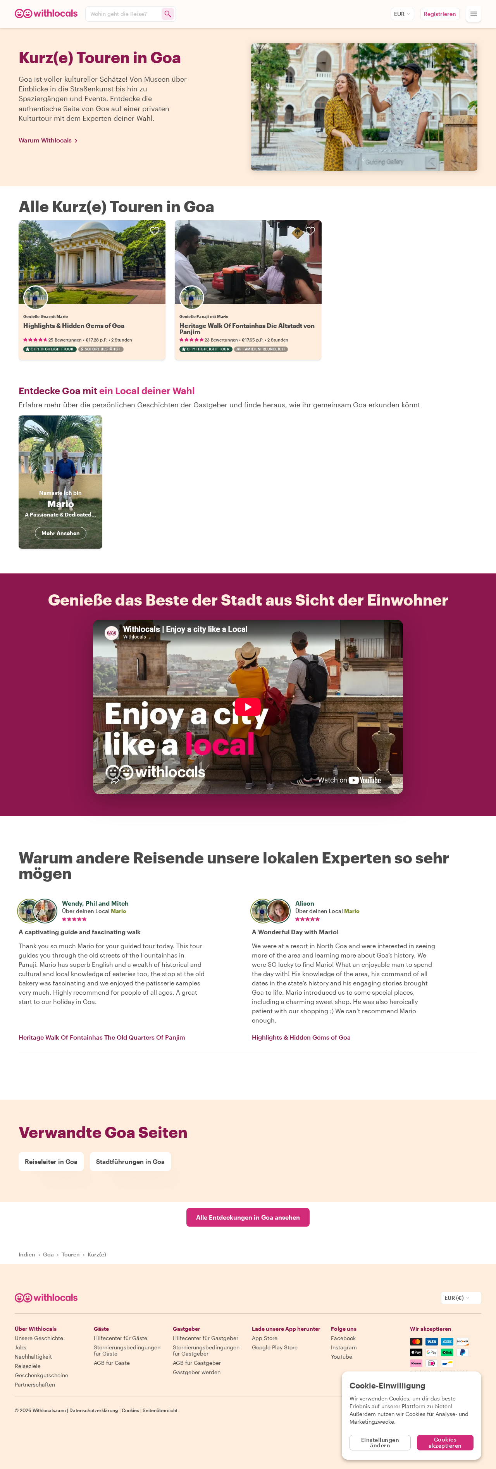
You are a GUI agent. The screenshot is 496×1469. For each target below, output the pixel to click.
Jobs (20, 1347)
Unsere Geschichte (39, 1338)
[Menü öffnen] (473, 14)
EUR (399, 13)
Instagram (344, 1347)
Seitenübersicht (160, 1410)
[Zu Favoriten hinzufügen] (154, 231)
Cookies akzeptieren (445, 1442)
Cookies (130, 1410)
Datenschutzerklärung (93, 1410)
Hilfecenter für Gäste (120, 1338)
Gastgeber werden (196, 1372)
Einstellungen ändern (380, 1442)
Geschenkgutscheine (41, 1375)
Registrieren (440, 13)
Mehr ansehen (60, 533)
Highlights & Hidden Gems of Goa (73, 325)
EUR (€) (454, 1297)
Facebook (343, 1338)
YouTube (341, 1356)
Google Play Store (275, 1347)
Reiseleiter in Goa (51, 1161)
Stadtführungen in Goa (130, 1161)
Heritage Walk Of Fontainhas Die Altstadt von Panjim (247, 328)
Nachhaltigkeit (33, 1356)
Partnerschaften (35, 1384)
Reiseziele (28, 1366)
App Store (264, 1338)
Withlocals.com (49, 1410)
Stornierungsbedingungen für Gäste (127, 1350)
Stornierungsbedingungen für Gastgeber (206, 1350)
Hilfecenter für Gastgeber (205, 1338)
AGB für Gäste (112, 1362)
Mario (118, 911)
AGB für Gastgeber (197, 1362)
